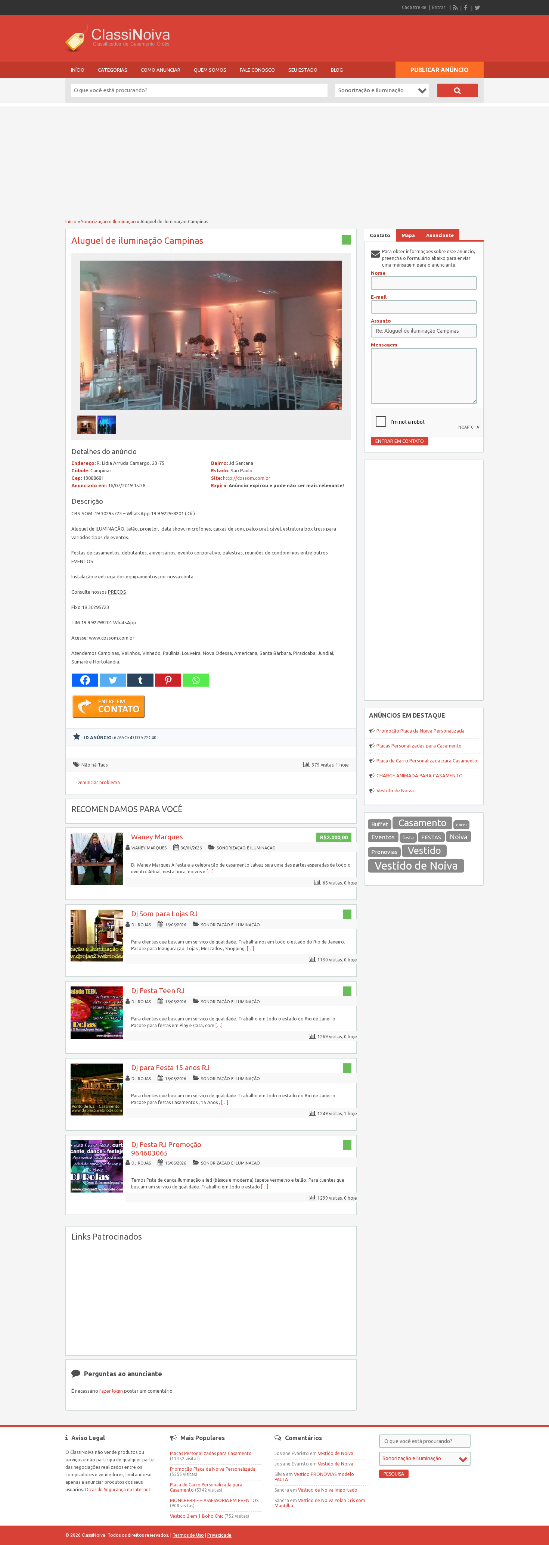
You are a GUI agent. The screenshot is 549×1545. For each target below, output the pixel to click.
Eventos (383, 836)
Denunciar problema (98, 782)
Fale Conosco (257, 69)
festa (408, 837)
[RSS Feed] (455, 7)
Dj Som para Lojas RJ (164, 914)
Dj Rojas (141, 925)
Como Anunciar (160, 69)
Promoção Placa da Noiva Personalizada (420, 730)
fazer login (111, 1390)
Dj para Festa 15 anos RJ (170, 1067)
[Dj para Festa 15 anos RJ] (97, 1114)
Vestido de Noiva (395, 790)
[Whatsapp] (196, 680)
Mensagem (384, 344)
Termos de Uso (188, 1535)
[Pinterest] (168, 680)
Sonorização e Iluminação (108, 221)
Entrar (439, 7)
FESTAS (431, 837)
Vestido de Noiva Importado (327, 1490)
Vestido (424, 850)
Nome (378, 273)
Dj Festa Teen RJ (157, 990)
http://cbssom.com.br (246, 478)
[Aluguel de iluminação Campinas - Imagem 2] (107, 436)
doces (461, 825)
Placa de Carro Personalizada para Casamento (426, 760)
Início (77, 69)
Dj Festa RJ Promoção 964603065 (166, 1148)
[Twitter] (477, 7)
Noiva (458, 836)
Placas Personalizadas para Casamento (419, 745)
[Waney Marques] (97, 883)
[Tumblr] (140, 680)
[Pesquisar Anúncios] (457, 90)
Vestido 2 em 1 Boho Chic (196, 1516)
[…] (210, 871)
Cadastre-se (414, 7)
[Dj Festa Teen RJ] (97, 1037)
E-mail (379, 296)
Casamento (422, 822)
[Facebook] (466, 7)
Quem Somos (210, 69)
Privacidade (219, 1535)
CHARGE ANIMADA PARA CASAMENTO (419, 775)
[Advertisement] (274, 158)
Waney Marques (157, 837)
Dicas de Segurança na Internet (118, 1489)
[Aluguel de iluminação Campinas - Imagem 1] (87, 436)
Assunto (381, 320)
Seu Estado (302, 69)
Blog (337, 69)
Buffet (379, 824)
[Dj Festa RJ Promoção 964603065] (97, 1190)
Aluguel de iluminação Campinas (137, 241)
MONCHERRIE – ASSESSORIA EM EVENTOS (214, 1500)
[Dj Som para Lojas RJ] (97, 960)
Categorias (112, 69)
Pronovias (384, 852)
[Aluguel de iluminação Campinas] (211, 412)
